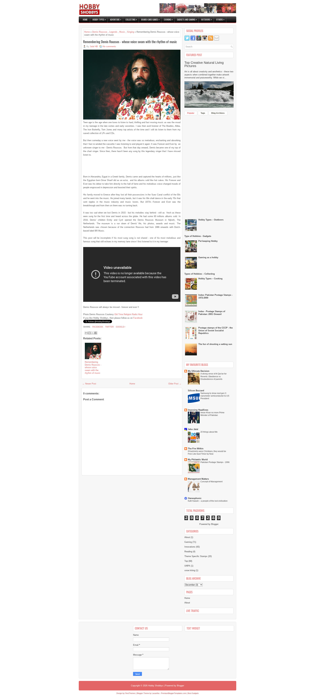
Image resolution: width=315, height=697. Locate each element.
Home (85, 19)
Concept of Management (211, 481)
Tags (203, 113)
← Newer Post (89, 383)
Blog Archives (218, 113)
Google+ (120, 327)
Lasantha (155, 693)
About (187, 537)
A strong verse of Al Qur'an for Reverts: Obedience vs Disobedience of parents (213, 376)
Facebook (138, 318)
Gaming (188, 542)
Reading (188, 551)
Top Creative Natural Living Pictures (204, 64)
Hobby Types (99, 19)
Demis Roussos (99, 32)
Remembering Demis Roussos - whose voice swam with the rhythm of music (130, 41)
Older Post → (174, 383)
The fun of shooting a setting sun (215, 344)
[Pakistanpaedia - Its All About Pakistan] (197, 12)
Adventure (115, 19)
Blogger (214, 524)
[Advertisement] (121, 165)
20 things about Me (209, 432)
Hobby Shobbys (155, 685)
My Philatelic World (198, 459)
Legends (113, 32)
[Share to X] (92, 333)
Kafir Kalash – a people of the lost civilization (208, 501)
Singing (130, 32)
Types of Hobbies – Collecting (199, 274)
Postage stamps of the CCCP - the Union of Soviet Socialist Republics (215, 331)
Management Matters (198, 479)
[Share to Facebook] (95, 333)
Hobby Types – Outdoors (210, 220)
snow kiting (189, 570)
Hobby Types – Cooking (210, 278)
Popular (190, 113)
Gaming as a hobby (208, 257)
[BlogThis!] (89, 333)
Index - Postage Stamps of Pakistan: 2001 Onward (211, 312)
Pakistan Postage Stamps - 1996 (215, 462)
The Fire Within (195, 448)
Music (122, 32)
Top (186, 561)
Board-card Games (150, 19)
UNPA (187, 566)
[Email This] (86, 333)
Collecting (131, 19)
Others (220, 19)
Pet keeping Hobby (208, 241)
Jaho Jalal (193, 429)
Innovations (189, 547)
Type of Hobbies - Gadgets (197, 236)
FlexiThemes (130, 693)
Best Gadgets (193, 693)
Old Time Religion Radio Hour (128, 314)
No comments (109, 46)
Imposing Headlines (198, 410)
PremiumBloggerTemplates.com (173, 693)
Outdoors (206, 19)
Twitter (109, 327)
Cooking (168, 19)
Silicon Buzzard (196, 390)
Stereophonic (194, 498)
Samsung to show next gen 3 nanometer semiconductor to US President (214, 396)
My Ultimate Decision (198, 371)
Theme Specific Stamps (195, 556)
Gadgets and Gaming (187, 19)
